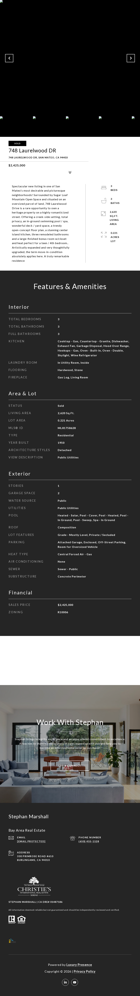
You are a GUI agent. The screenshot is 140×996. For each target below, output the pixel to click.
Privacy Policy (85, 971)
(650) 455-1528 (89, 841)
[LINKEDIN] (65, 982)
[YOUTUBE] (74, 982)
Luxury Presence (79, 965)
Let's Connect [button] (70, 765)
